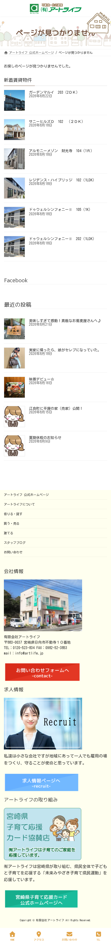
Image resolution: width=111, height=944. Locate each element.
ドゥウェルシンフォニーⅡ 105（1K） (60, 209)
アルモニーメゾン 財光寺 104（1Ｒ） (61, 151)
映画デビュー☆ (41, 379)
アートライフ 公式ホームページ (26, 494)
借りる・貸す (13, 513)
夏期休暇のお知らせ (45, 438)
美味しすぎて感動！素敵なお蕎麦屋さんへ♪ (65, 321)
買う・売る (11, 523)
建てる (8, 532)
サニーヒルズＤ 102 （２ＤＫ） (57, 121)
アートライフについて (19, 504)
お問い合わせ (13, 552)
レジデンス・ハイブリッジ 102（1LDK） (62, 180)
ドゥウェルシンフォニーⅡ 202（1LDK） (62, 239)
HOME (12, 939)
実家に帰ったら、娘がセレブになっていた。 (65, 350)
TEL (98, 939)
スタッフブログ (15, 542)
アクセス (39, 939)
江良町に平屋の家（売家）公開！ (56, 408)
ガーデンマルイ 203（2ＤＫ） (54, 92)
